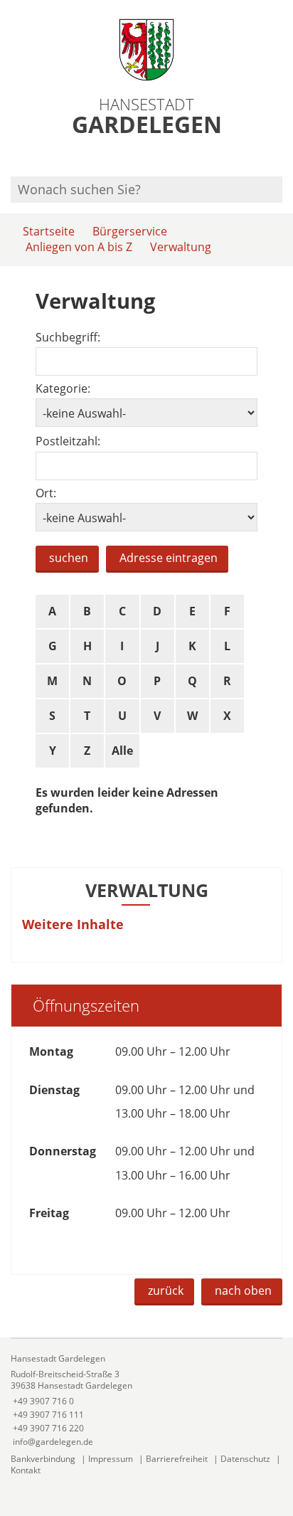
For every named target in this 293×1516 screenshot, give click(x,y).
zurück (165, 1290)
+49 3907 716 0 (42, 1401)
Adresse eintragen (168, 558)
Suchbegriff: (68, 337)
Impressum (110, 1459)
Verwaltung (180, 247)
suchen (68, 558)
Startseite (49, 231)
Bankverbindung (43, 1459)
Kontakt (26, 1470)
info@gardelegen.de (52, 1442)
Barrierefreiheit (177, 1459)
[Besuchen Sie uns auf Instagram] (280, 157)
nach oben (243, 1290)
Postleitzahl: (68, 441)
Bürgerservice (129, 231)
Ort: (46, 493)
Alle (122, 750)
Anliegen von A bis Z (79, 247)
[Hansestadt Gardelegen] (146, 1400)
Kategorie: (63, 388)
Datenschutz (245, 1459)
